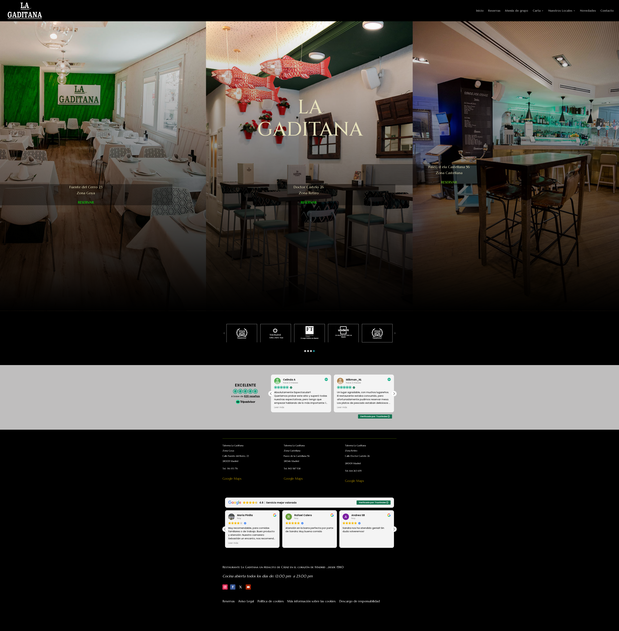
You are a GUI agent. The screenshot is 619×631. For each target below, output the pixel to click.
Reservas (494, 11)
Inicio (480, 11)
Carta (537, 11)
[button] (305, 351)
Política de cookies (270, 601)
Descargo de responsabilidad (359, 601)
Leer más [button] (348, 543)
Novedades (588, 11)
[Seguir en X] (240, 587)
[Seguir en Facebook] (232, 587)
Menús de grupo (516, 11)
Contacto (607, 11)
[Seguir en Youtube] (248, 587)
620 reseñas (252, 396)
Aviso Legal (246, 601)
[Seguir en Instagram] (225, 587)
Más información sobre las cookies (311, 601)
